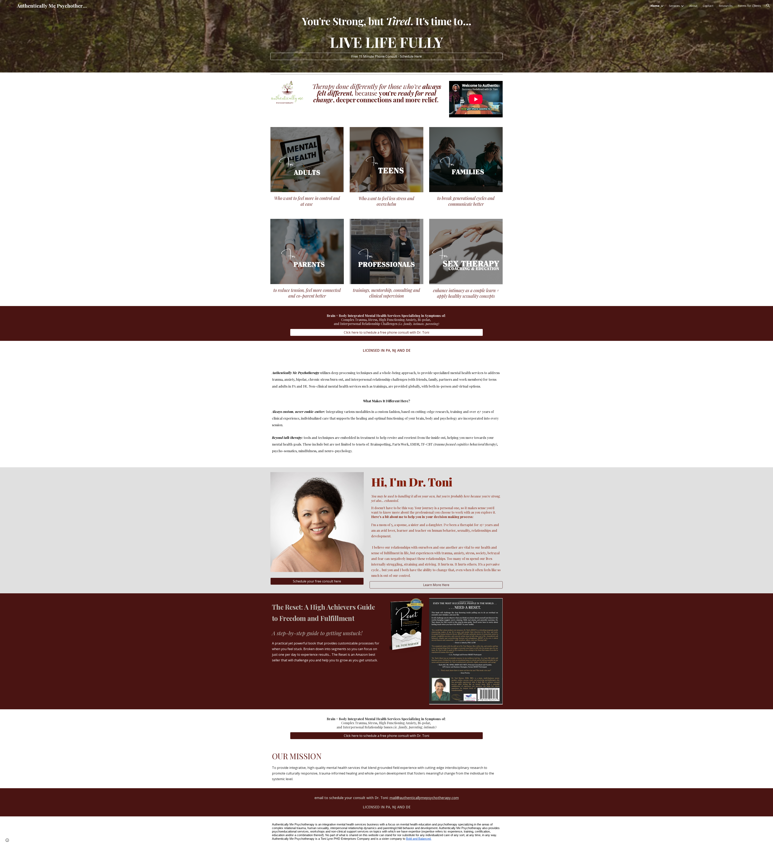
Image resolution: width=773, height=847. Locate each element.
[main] (386, 32)
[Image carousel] (287, 93)
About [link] (693, 6)
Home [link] (655, 6)
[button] (768, 5)
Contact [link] (708, 6)
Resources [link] (726, 6)
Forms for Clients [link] (749, 6)
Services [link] (674, 6)
